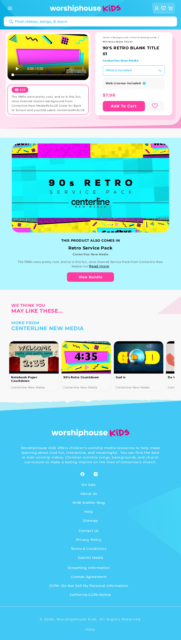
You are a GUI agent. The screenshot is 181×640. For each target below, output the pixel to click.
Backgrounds (121, 37)
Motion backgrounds (144, 37)
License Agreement (89, 577)
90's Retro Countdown (29, 377)
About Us (88, 494)
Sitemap (90, 520)
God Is (68, 377)
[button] (10, 8)
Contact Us (89, 531)
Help (88, 511)
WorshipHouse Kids (77, 619)
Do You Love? (126, 377)
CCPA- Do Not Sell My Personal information (88, 586)
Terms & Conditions (89, 549)
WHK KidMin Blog (88, 503)
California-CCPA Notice (90, 595)
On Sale (89, 485)
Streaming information (89, 568)
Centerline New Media (121, 60)
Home (106, 37)
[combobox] (90, 21)
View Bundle (91, 277)
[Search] (9, 22)
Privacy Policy (88, 540)
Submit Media (90, 558)
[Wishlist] (163, 8)
